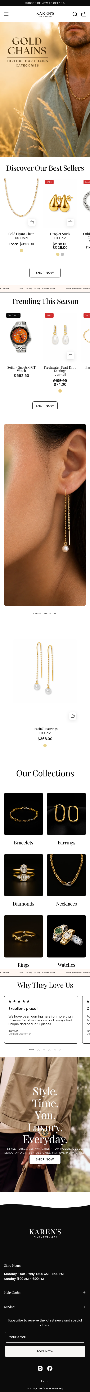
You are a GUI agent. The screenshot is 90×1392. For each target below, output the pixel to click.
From (21, 244)
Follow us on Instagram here (67, 288)
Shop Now (45, 273)
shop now (45, 1159)
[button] (74, 14)
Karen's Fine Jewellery (49, 1388)
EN (42, 1381)
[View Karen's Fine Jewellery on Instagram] (40, 1368)
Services (9, 1307)
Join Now (45, 1351)
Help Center (12, 1292)
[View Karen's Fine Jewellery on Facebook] (50, 1368)
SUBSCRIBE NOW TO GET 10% (45, 3)
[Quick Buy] (32, 222)
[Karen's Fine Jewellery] (45, 14)
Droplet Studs (60, 234)
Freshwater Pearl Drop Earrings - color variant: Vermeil (60, 391)
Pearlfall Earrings (45, 729)
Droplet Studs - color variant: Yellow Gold (57, 254)
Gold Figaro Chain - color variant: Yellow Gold (21, 250)
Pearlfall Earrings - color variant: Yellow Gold (45, 745)
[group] (45, 3)
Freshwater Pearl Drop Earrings (60, 369)
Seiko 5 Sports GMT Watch (21, 369)
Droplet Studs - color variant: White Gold (62, 254)
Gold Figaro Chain (21, 234)
